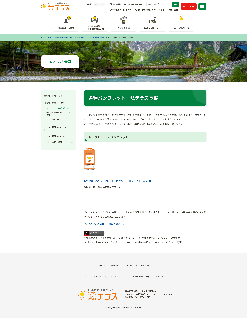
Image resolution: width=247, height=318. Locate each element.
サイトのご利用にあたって (106, 276)
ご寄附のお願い (115, 4)
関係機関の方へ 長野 (69, 37)
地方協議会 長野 (53, 119)
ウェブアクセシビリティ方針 (136, 276)
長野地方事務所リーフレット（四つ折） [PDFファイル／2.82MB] (118, 180)
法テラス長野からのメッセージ (58, 136)
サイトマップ (159, 276)
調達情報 (114, 265)
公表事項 (102, 265)
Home (43, 37)
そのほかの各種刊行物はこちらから (106, 224)
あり (96, 4)
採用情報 (145, 265)
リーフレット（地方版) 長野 (92, 37)
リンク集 (86, 276)
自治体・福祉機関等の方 (145, 9)
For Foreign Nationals (133, 4)
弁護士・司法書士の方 (168, 9)
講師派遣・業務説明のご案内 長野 (59, 113)
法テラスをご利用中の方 (120, 9)
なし (102, 4)
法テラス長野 (53, 37)
